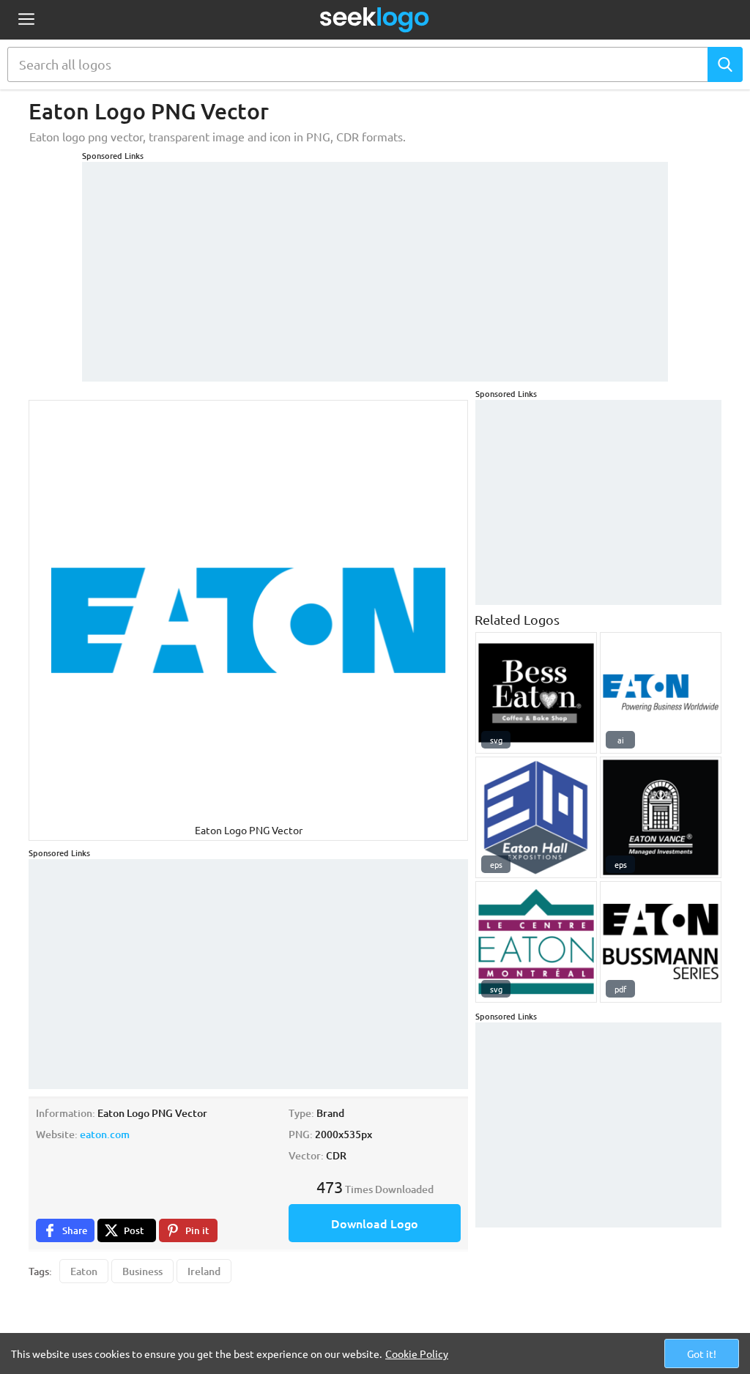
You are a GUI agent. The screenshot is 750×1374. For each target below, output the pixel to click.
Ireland (204, 1271)
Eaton (83, 1271)
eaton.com (105, 1134)
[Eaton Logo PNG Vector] (660, 693)
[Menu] (26, 20)
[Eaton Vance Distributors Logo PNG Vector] (660, 817)
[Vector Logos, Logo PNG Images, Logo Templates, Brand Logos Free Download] (375, 19)
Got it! (701, 1353)
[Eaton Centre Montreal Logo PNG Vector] (536, 942)
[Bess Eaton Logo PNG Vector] (536, 693)
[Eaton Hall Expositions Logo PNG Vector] (536, 817)
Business (142, 1271)
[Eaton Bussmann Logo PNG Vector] (660, 942)
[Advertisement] (375, 264)
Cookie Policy (416, 1353)
